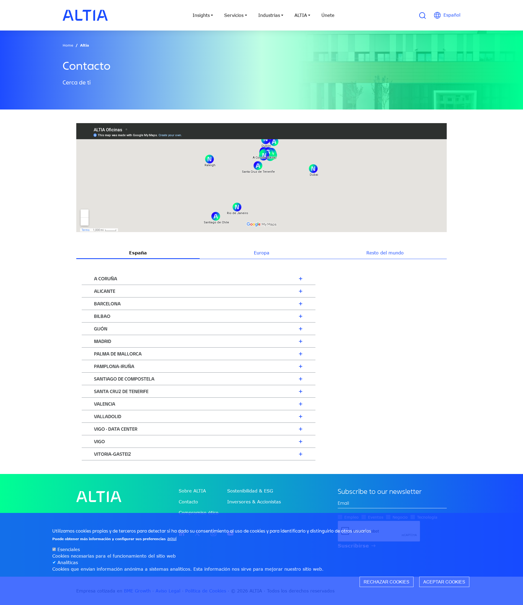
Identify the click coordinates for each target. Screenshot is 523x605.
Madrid (102, 341)
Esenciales (68, 549)
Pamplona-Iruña (114, 366)
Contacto (188, 501)
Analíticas (67, 562)
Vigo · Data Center (115, 428)
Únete (328, 15)
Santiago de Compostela (124, 378)
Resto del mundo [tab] (385, 252)
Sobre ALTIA (192, 490)
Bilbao (102, 316)
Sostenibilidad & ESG (250, 490)
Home (68, 45)
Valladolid (107, 416)
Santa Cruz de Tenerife (121, 391)
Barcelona (107, 303)
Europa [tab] (261, 252)
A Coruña (105, 278)
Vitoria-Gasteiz (112, 454)
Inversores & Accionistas (254, 501)
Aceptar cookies (444, 581)
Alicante (104, 291)
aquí (172, 538)
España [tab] (138, 252)
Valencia (104, 403)
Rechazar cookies (386, 581)
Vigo (99, 441)
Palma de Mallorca (118, 353)
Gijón (100, 328)
